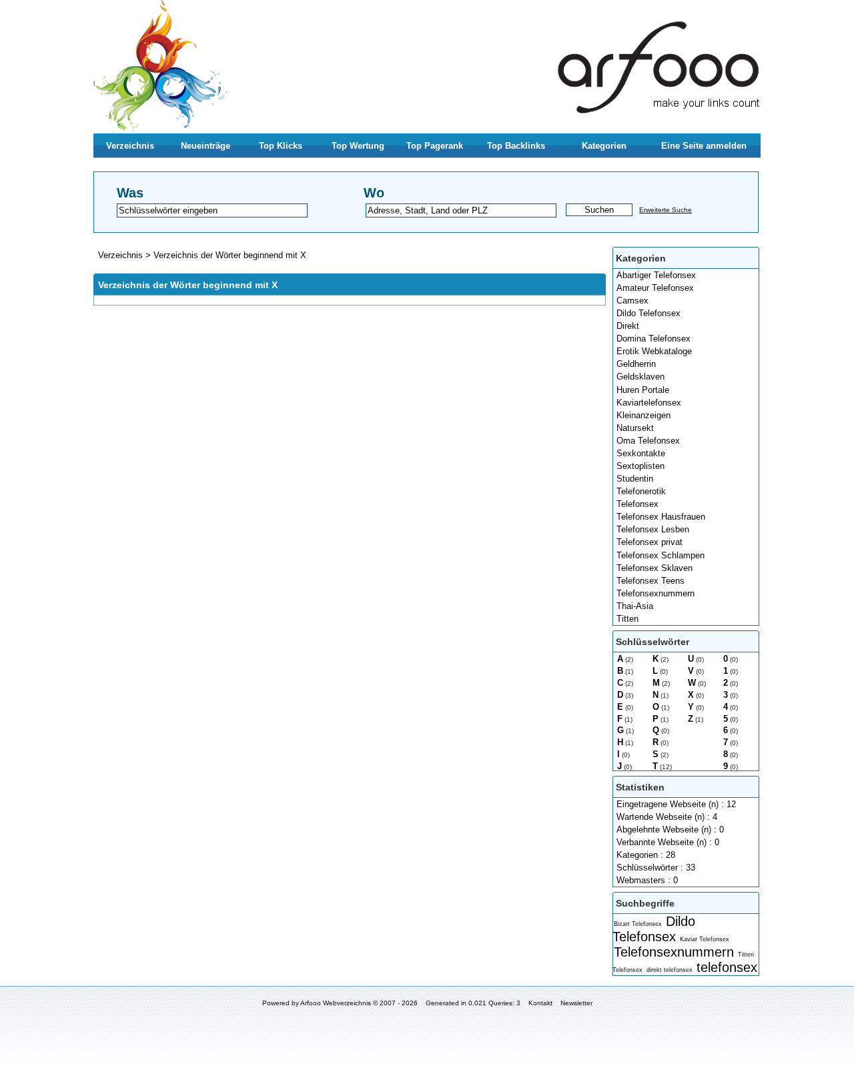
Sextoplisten (640, 466)
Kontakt (540, 1003)
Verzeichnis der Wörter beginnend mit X (229, 255)
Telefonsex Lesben (652, 529)
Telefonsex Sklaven (654, 568)
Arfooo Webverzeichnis (335, 1003)
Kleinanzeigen (643, 415)
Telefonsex (637, 504)
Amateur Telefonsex (655, 288)
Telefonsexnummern (655, 593)
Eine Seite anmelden (704, 146)
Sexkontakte (640, 453)
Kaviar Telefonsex (704, 939)
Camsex (632, 301)
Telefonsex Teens (650, 581)
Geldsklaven (640, 377)
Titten (627, 619)
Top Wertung (358, 146)
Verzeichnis (130, 146)
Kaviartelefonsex (648, 403)
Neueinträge (205, 146)
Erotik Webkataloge (654, 351)
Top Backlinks (516, 146)
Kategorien (604, 146)
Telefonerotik (641, 491)
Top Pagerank (434, 146)
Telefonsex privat (649, 542)
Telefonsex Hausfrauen (660, 517)
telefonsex (727, 967)
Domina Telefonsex (653, 339)
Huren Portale (642, 390)
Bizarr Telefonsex (638, 924)
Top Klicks (280, 146)
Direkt (627, 326)
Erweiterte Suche (665, 209)
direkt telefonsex (670, 970)
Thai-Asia (634, 606)
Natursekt (635, 428)
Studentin (634, 479)
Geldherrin (636, 364)
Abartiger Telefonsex (656, 275)
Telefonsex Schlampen (660, 555)
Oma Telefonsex (648, 441)
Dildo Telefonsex (648, 313)
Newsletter (576, 1003)
